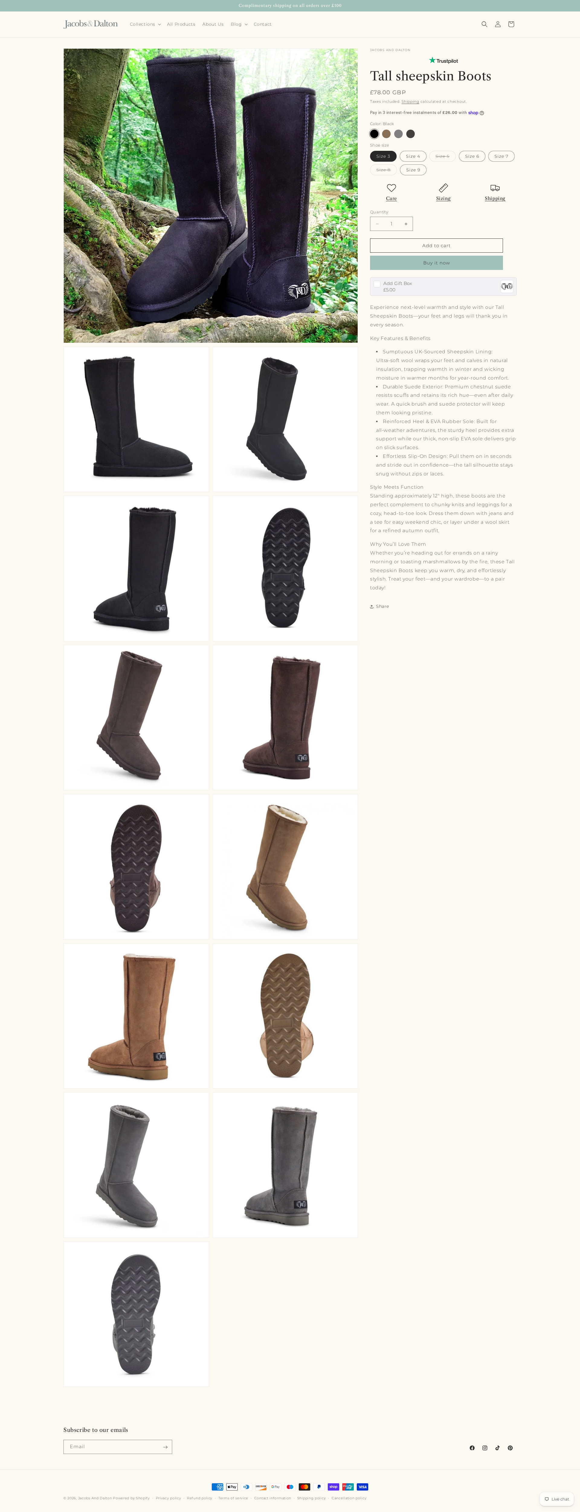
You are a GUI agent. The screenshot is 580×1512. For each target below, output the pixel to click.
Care (391, 198)
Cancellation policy (349, 1498)
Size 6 (472, 156)
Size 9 (413, 170)
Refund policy (199, 1498)
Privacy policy (168, 1498)
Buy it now (436, 263)
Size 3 (383, 156)
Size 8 (386, 171)
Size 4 (413, 156)
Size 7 (501, 156)
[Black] (374, 134)
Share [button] (382, 606)
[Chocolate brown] (410, 134)
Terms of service (233, 1498)
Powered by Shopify (131, 1498)
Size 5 (446, 157)
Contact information (272, 1498)
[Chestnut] (386, 134)
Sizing (443, 198)
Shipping (410, 101)
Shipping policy (311, 1498)
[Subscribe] (165, 1447)
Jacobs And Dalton (95, 1498)
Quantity (379, 211)
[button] (145, 24)
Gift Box (397, 283)
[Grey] (398, 134)
